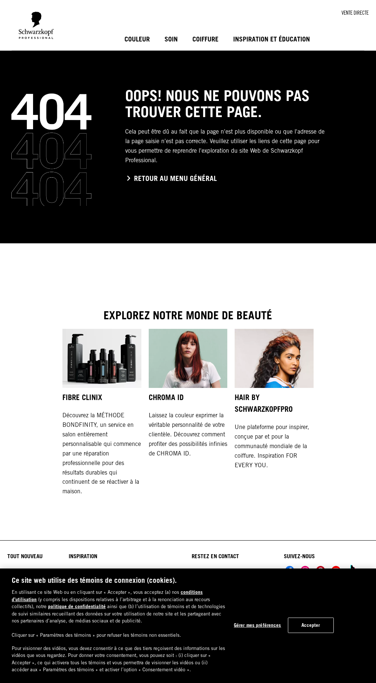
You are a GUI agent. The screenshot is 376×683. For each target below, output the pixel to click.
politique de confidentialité (77, 606)
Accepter (310, 625)
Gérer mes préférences (257, 625)
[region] (188, 625)
